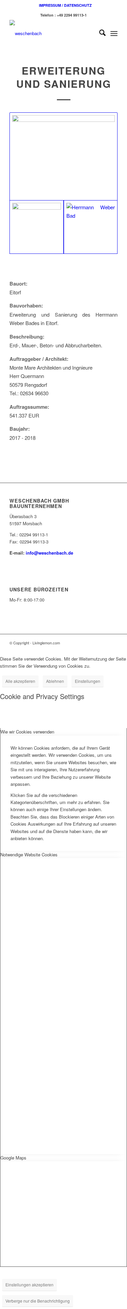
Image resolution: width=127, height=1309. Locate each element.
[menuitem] (65, 5)
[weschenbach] (52, 33)
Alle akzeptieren (20, 681)
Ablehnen (55, 681)
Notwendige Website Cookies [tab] (29, 854)
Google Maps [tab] (13, 1157)
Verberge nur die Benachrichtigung (37, 1301)
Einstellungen (87, 681)
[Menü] (114, 33)
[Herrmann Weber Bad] (91, 227)
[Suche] (99, 33)
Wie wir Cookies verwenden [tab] (27, 731)
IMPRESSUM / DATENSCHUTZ (65, 5)
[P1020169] (63, 156)
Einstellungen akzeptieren (29, 1284)
